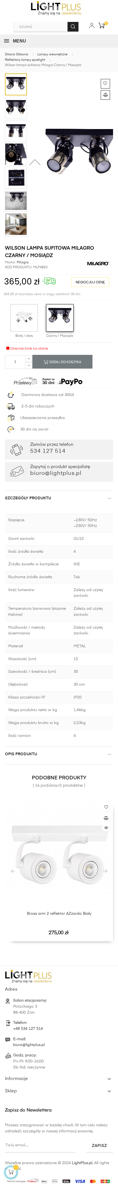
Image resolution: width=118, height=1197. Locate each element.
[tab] (59, 499)
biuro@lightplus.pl (29, 1045)
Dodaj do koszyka (65, 362)
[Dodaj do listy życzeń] (105, 84)
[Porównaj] (105, 95)
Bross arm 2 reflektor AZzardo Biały (59, 914)
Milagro (22, 262)
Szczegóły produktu (28, 498)
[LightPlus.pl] (59, 1180)
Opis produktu (21, 754)
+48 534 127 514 (28, 1029)
